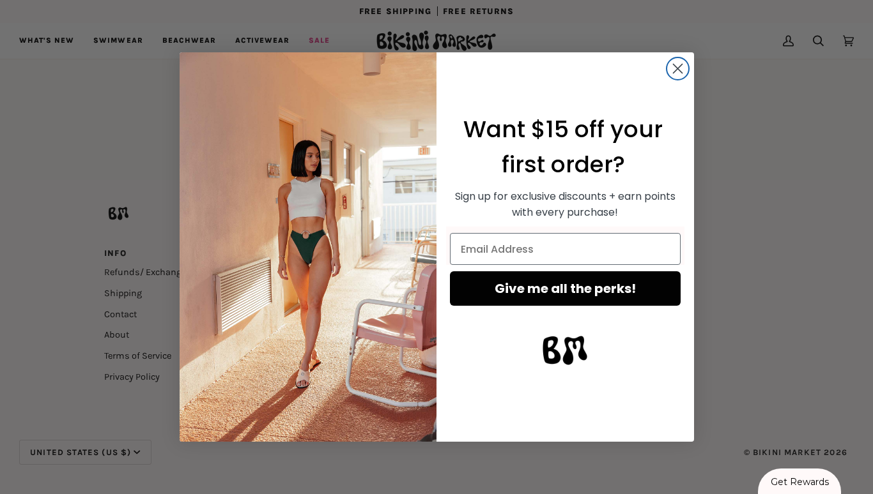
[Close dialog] (678, 68)
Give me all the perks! (565, 288)
